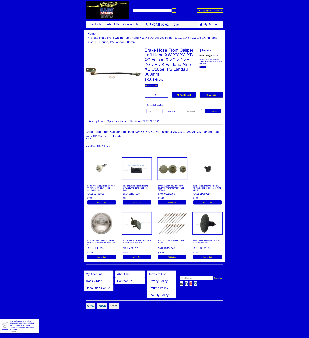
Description (95, 121)
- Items (209, 10)
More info (215, 55)
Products (95, 24)
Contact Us (130, 24)
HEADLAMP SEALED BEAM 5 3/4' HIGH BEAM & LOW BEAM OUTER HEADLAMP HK (101, 242)
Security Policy (158, 294)
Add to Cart (185, 94)
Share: (147, 85)
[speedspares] (107, 9)
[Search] (174, 10)
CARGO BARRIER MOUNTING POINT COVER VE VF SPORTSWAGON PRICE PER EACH (171, 188)
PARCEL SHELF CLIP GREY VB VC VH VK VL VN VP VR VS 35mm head (137, 241)
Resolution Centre (98, 287)
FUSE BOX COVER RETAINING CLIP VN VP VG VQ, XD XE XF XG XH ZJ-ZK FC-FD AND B (207, 188)
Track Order (94, 280)
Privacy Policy (158, 280)
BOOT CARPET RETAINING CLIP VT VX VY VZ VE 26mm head (206, 241)
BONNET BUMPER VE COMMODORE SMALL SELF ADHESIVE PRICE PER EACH (135, 188)
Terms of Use (157, 274)
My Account (94, 274)
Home (92, 33)
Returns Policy (158, 287)
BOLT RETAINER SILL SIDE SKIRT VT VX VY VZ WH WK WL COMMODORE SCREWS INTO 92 (101, 188)
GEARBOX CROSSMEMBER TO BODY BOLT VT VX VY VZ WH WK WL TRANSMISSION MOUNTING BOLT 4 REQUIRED (22, 326)
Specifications (116, 121)
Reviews (136, 121)
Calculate (214, 111)
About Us (113, 24)
